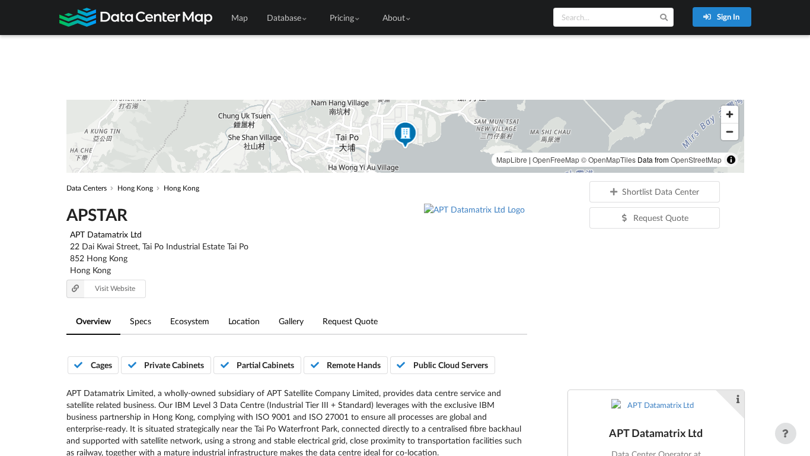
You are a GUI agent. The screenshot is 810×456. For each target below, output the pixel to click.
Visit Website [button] (115, 288)
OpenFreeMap (555, 159)
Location (244, 321)
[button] (405, 136)
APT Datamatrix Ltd (106, 234)
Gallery (291, 321)
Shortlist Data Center (660, 191)
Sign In (727, 16)
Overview (93, 321)
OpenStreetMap (696, 159)
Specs (140, 321)
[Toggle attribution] (731, 160)
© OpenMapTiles (608, 159)
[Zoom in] (729, 114)
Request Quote (350, 321)
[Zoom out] (729, 131)
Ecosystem (189, 321)
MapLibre (511, 159)
